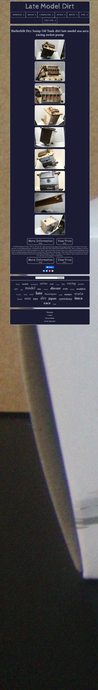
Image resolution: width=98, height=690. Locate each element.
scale (78, 294)
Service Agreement (49, 321)
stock (31, 294)
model (30, 288)
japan (52, 298)
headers (18, 294)
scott (65, 288)
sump (25, 294)
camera (46, 289)
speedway (65, 298)
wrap (21, 289)
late (39, 293)
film (63, 284)
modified (80, 289)
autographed (34, 284)
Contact (49, 315)
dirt (43, 298)
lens (39, 289)
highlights (68, 294)
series (43, 283)
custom (72, 289)
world (60, 295)
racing (71, 283)
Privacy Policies (49, 318)
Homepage (50, 312)
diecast (55, 288)
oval (51, 284)
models (25, 284)
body (54, 304)
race (47, 303)
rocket (57, 284)
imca (78, 298)
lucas (19, 299)
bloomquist (51, 293)
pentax (81, 284)
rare (35, 298)
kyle (16, 289)
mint (27, 298)
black (18, 284)
